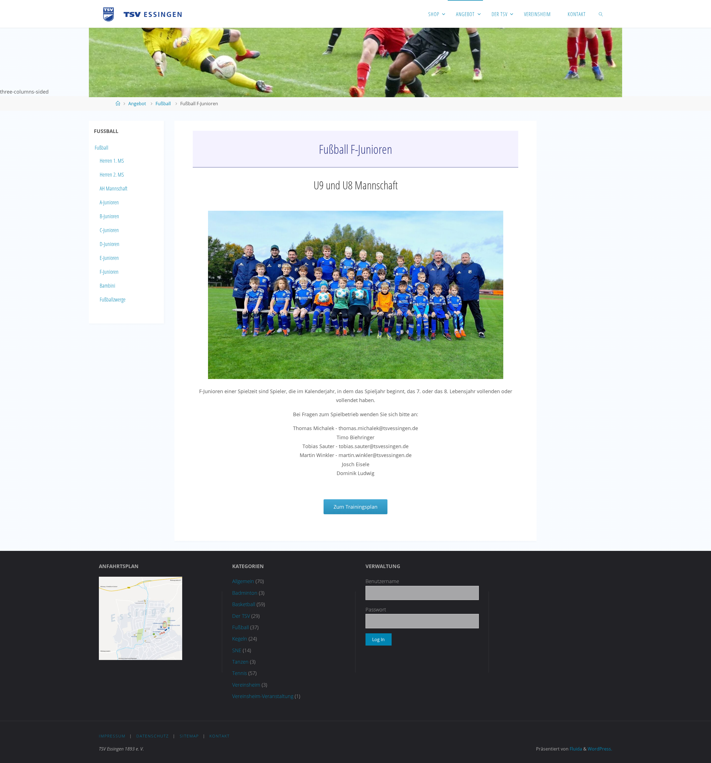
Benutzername (382, 581)
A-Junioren (109, 202)
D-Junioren (109, 244)
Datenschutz (152, 736)
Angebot (137, 104)
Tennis (239, 673)
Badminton (244, 592)
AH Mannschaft (113, 188)
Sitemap (189, 736)
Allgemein (243, 581)
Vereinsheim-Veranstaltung (262, 696)
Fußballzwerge (113, 299)
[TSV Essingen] (145, 14)
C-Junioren (109, 230)
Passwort (375, 609)
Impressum (112, 736)
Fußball (163, 104)
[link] (601, 14)
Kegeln (239, 638)
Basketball (243, 604)
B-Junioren (109, 216)
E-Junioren (109, 258)
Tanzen (240, 661)
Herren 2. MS (112, 174)
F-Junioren (109, 271)
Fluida (575, 749)
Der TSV (241, 616)
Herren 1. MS (112, 160)
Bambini (107, 285)
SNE (236, 650)
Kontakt (219, 736)
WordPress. (600, 749)
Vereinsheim (246, 684)
